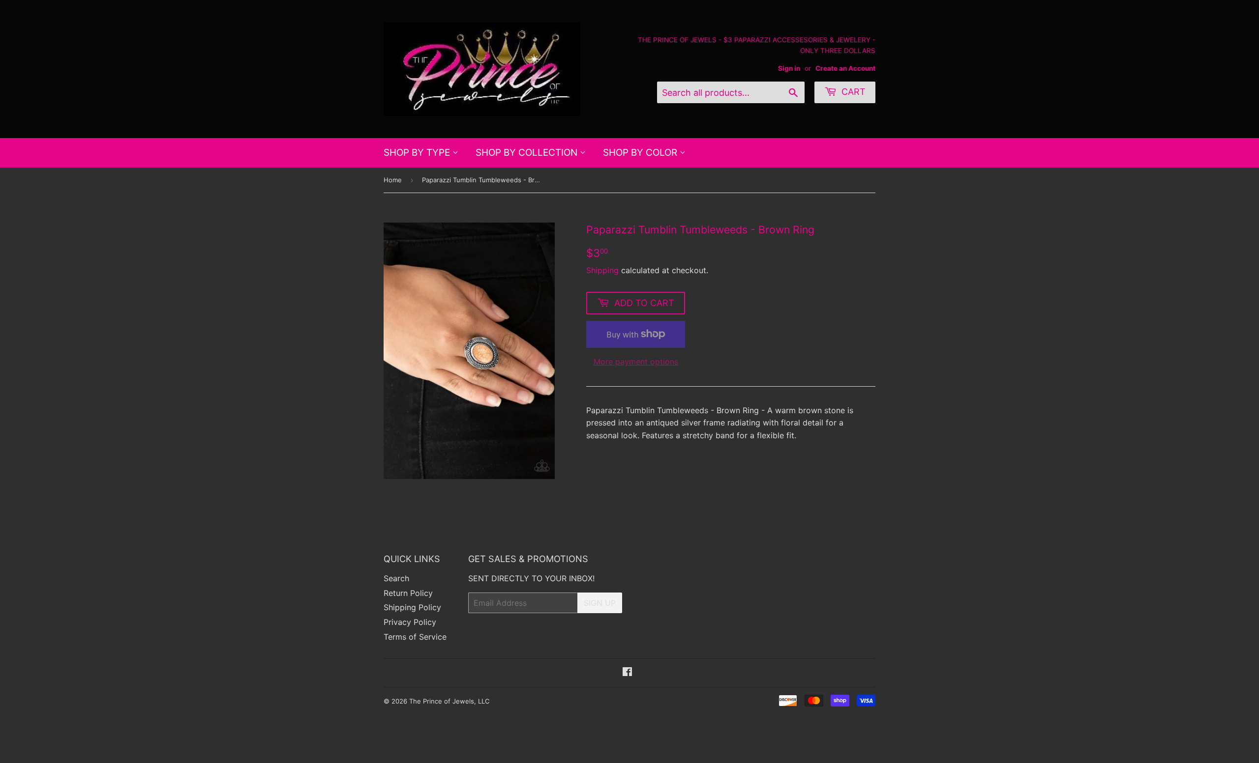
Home (393, 180)
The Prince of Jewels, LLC (449, 701)
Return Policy (408, 593)
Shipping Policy (412, 607)
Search (396, 578)
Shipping (602, 270)
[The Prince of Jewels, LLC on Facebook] (627, 673)
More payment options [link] (636, 362)
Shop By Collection (528, 152)
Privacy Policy (410, 622)
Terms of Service (415, 637)
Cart (852, 91)
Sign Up (600, 603)
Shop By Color (641, 152)
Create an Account (845, 68)
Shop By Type (418, 152)
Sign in (789, 68)
